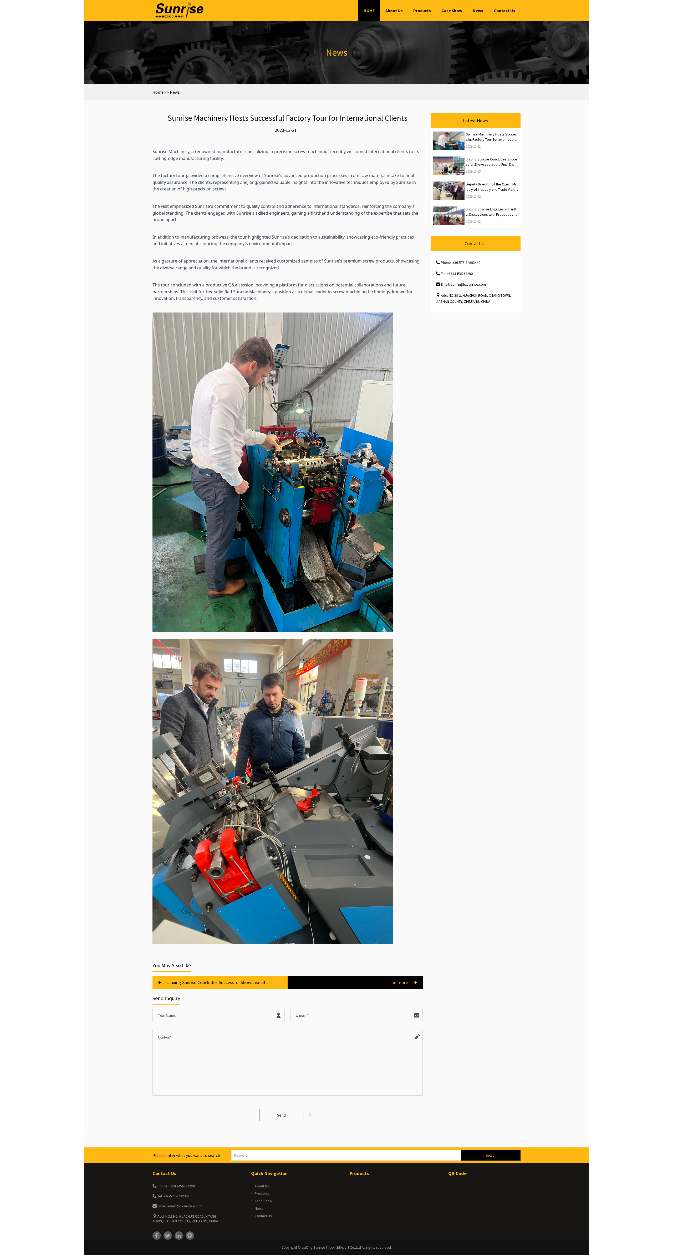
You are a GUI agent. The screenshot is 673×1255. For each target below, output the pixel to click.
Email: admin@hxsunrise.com (463, 284)
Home (158, 92)
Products (422, 10)
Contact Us (504, 10)
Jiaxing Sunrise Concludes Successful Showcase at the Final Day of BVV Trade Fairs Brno (219, 982)
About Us (394, 10)
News (478, 10)
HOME (369, 10)
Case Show (451, 10)
